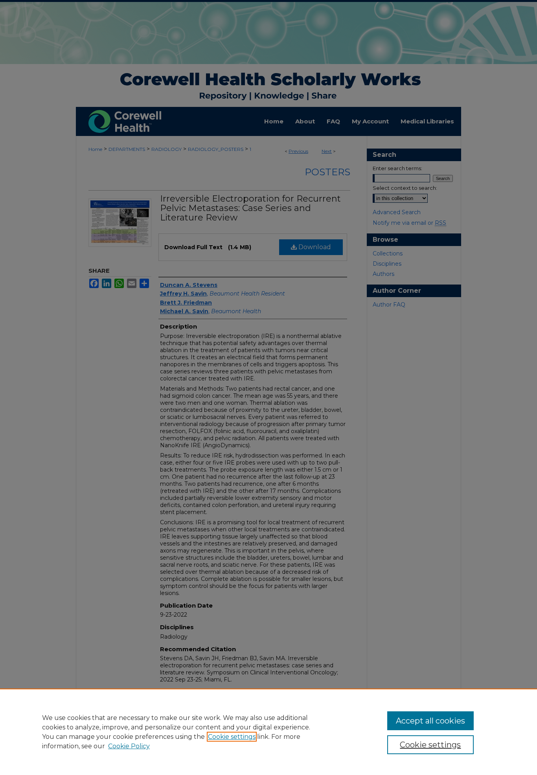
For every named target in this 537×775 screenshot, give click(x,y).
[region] (268, 732)
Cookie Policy (129, 746)
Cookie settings (232, 736)
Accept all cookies (430, 720)
